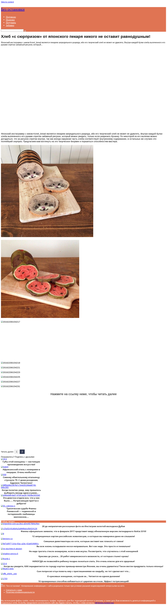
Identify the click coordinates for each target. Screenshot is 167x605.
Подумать (11, 22)
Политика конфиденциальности (20, 592)
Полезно (10, 19)
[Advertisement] (83, 70)
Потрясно (11, 16)
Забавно (10, 25)
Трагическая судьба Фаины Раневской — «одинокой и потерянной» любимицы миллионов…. (21, 512)
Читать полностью (105, 603)
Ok (96, 603)
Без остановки (13, 9)
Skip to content (7, 2)
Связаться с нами (14, 590)
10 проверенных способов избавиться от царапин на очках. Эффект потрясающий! (83, 581)
